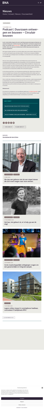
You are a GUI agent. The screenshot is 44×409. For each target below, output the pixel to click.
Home (5, 14)
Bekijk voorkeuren (22, 404)
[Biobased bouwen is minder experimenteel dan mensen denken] (8, 127)
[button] (42, 387)
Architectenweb (33, 91)
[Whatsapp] (11, 123)
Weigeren (22, 401)
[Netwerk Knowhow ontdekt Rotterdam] (20, 127)
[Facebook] (4, 123)
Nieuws (18, 14)
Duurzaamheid (27, 14)
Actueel (11, 14)
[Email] (14, 123)
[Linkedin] (9, 123)
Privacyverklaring (24, 407)
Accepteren (22, 398)
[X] (6, 123)
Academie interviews (8, 174)
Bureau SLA (17, 45)
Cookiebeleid (18, 407)
